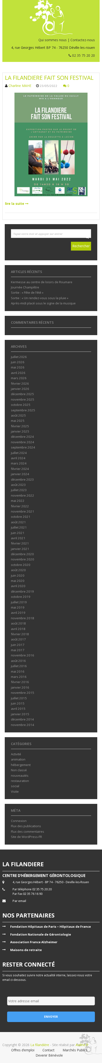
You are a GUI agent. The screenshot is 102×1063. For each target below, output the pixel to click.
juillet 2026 (19, 357)
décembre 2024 (22, 436)
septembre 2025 (23, 410)
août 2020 (18, 570)
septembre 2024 (23, 447)
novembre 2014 (22, 725)
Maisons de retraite (26, 950)
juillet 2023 (19, 490)
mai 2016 (17, 671)
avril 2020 (18, 586)
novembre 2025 (22, 399)
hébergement (21, 765)
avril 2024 (18, 458)
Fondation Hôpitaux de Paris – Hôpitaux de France (50, 926)
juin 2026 (17, 362)
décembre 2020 (22, 554)
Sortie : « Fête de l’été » (27, 292)
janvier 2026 (20, 389)
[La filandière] (51, 17)
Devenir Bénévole (49, 1055)
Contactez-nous (82, 40)
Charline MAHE (20, 85)
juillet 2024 (19, 453)
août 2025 (18, 415)
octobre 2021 (20, 516)
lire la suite (15, 203)
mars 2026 (19, 378)
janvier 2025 (20, 431)
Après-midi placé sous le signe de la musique (43, 303)
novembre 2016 (22, 655)
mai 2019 (17, 607)
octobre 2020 (20, 565)
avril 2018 (18, 629)
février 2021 (20, 543)
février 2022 (20, 506)
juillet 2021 (19, 527)
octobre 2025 (20, 405)
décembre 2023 (22, 479)
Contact (48, 1050)
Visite (15, 791)
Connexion (19, 821)
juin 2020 (17, 575)
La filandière (39, 1045)
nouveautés (19, 775)
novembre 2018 (22, 618)
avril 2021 (18, 538)
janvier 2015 (20, 714)
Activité (16, 754)
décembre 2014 (22, 719)
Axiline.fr (81, 1045)
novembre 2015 (22, 692)
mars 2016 (19, 677)
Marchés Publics (75, 1050)
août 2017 (18, 639)
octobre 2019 (20, 596)
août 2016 (18, 661)
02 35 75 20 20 (83, 55)
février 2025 (20, 426)
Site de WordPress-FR (26, 837)
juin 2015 (17, 703)
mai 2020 (17, 581)
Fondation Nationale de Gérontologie (40, 934)
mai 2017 (17, 650)
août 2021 (18, 522)
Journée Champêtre (25, 287)
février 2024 (20, 469)
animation (18, 759)
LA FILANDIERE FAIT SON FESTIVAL (49, 77)
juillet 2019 (19, 602)
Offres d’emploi (22, 1050)
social (15, 786)
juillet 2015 (19, 698)
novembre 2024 (22, 442)
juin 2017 (17, 645)
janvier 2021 (20, 549)
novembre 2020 (22, 559)
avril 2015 (18, 708)
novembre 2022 (22, 495)
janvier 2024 (20, 474)
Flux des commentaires (27, 831)
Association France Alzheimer (33, 942)
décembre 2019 (22, 591)
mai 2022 (17, 501)
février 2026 (20, 383)
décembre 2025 (22, 394)
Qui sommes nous (52, 40)
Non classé (19, 770)
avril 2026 (18, 373)
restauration (20, 781)
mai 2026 (17, 367)
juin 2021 (17, 533)
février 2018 (20, 634)
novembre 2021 (22, 511)
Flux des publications (26, 826)
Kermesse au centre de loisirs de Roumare (41, 282)
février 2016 (20, 682)
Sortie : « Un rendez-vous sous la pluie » (39, 298)
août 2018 (18, 623)
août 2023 (18, 485)
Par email (19, 901)
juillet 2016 (19, 666)
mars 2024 (19, 463)
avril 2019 (18, 612)
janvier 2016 (20, 687)
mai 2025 (17, 420)
